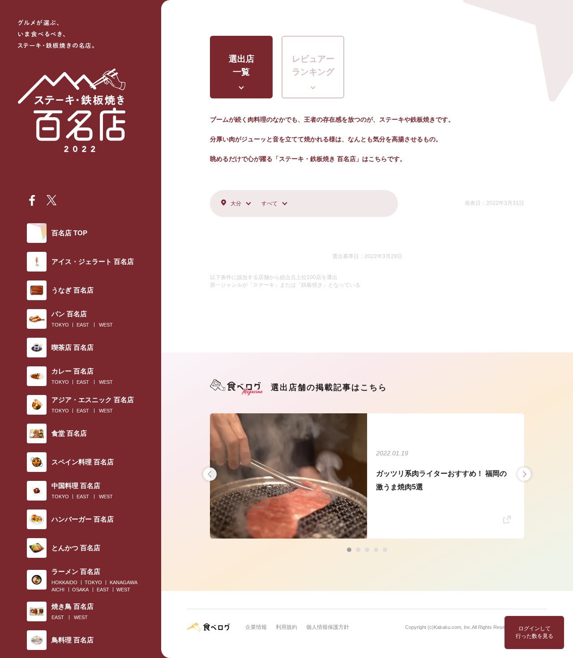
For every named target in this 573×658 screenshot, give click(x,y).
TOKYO (60, 324)
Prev (210, 474)
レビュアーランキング (313, 65)
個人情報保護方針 (327, 627)
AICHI (57, 589)
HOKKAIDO (64, 582)
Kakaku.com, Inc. (453, 627)
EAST (83, 324)
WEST (106, 324)
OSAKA (80, 589)
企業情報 (256, 627)
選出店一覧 (241, 65)
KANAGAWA (123, 582)
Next (524, 474)
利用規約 (286, 627)
